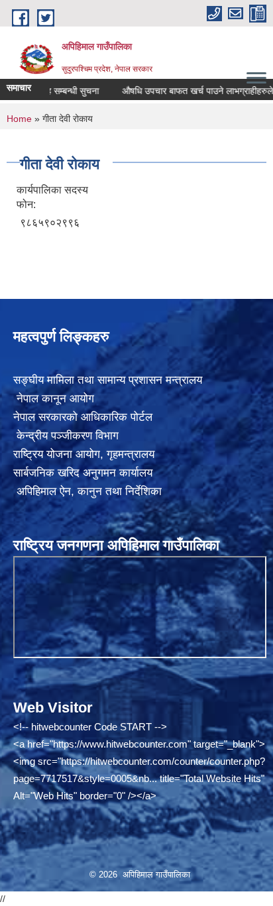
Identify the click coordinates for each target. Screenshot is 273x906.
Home (19, 118)
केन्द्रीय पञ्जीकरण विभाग (66, 435)
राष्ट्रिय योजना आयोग (56, 454)
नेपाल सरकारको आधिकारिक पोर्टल (82, 417)
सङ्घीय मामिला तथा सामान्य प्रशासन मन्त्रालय (107, 380)
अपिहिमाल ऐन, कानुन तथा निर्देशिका (87, 491)
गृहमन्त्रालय (130, 454)
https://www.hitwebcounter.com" (122, 744)
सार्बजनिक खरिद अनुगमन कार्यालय (82, 473)
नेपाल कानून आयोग (53, 398)
